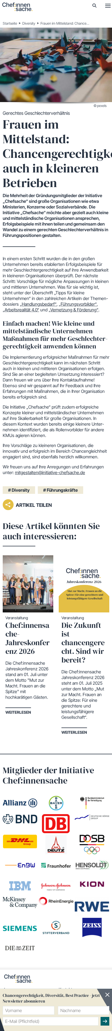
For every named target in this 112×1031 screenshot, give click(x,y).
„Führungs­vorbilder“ (78, 304)
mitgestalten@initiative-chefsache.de (50, 472)
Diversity (28, 23)
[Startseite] (17, 7)
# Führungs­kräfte (60, 490)
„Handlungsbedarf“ (38, 304)
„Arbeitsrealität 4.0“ (21, 309)
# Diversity (19, 490)
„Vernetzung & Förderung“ (73, 309)
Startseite (10, 23)
